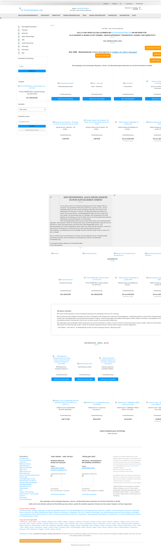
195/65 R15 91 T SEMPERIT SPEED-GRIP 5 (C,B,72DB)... (128, 408)
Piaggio (41, 529)
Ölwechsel (57, 512)
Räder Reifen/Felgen (71, 15)
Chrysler (93, 521)
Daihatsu (116, 521)
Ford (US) (22, 523)
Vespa (53, 529)
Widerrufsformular (24, 473)
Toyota (56, 527)
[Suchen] (120, 4)
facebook (114, 3)
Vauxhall (62, 527)
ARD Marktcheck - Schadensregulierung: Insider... (61, 367)
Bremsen (64, 510)
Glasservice (101, 510)
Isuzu (56, 523)
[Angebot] (45, 82)
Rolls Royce (128, 525)
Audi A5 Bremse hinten (84, 367)
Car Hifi (69, 510)
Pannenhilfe (68, 180)
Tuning (21, 514)
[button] (47, 85)
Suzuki (51, 527)
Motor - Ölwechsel (96, 86)
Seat (22, 527)
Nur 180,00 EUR (32, 98)
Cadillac (65, 521)
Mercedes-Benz (36, 525)
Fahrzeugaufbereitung (90, 510)
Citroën (99, 521)
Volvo (68, 527)
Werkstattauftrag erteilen (65, 86)
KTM (28, 529)
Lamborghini (88, 523)
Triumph (47, 529)
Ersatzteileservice (113, 514)
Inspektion (108, 510)
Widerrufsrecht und (25, 471)
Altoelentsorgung (24, 465)
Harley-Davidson (124, 527)
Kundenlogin (128, 3)
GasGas (110, 527)
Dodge (122, 521)
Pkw (79, 512)
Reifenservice (65, 512)
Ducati (105, 527)
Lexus (109, 523)
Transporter (87, 512)
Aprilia (84, 527)
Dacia (104, 521)
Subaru (45, 527)
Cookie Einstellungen (25, 499)
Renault (120, 525)
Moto (32, 529)
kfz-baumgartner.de (121, 33)
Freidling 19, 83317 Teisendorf (124, 52)
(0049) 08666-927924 (88, 468)
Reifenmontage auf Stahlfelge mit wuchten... (128, 128)
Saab (139, 525)
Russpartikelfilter (56, 510)
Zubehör (35, 516)
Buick (55, 521)
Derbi (99, 527)
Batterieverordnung (25, 464)
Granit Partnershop (97, 15)
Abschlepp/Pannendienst (28, 15)
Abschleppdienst (68, 184)
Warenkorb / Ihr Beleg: (26, 533)
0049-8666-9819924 (83, 8)
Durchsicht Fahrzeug (65, 283)
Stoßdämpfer (73, 512)
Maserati (125, 523)
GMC (28, 523)
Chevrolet (86, 521)
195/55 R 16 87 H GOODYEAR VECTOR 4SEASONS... (65, 408)
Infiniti (52, 523)
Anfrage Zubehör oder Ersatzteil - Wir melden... (97, 128)
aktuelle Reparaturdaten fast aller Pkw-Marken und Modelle (121, 512)
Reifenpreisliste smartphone (27, 480)
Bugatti (50, 521)
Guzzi (36, 529)
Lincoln (114, 523)
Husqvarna (133, 527)
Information (124, 15)
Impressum (22, 462)
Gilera (116, 527)
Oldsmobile (85, 525)
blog (134, 15)
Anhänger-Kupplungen (38, 510)
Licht (32, 512)
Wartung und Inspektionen (79, 514)
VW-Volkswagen (76, 527)
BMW (60, 521)
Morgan (66, 525)
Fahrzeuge (112, 15)
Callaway (72, 521)
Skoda (27, 527)
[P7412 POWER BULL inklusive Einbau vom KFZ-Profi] (32, 87)
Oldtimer (50, 512)
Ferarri (128, 521)
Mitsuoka (60, 525)
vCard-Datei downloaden (58, 494)
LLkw (101, 512)
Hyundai (46, 523)
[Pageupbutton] (156, 549)
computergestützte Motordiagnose (97, 514)
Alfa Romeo (24, 521)
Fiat (132, 521)
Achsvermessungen (25, 510)
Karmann (72, 523)
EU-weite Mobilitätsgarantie (127, 514)
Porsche (109, 525)
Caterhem (79, 521)
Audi (39, 521)
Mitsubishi (53, 525)
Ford (136, 521)
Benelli (89, 527)
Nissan (78, 525)
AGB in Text (22, 469)
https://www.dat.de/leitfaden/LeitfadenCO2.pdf (123, 471)
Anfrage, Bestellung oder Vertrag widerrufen (40, 541)
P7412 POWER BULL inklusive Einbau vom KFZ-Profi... (97, 283)
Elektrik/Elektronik (78, 510)
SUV (82, 512)
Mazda (21, 525)
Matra (131, 523)
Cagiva (94, 527)
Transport (45, 15)
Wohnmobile (95, 512)
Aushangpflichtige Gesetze (27, 479)
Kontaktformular (24, 458)
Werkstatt (56, 15)
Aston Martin (33, 521)
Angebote (105, 3)
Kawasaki (22, 529)
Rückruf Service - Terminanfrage (29, 494)
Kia (77, 523)
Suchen (32, 126)
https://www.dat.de (134, 465)
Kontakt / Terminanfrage (26, 492)
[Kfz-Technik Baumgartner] (31, 9)
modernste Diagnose (118, 510)
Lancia (95, 523)
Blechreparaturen (42, 514)
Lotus (119, 523)
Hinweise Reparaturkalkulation (28, 482)
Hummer (39, 523)
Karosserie (128, 510)
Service (154, 180)
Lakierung (27, 512)
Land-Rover (102, 523)
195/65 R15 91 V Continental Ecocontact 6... (96, 408)
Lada (81, 523)
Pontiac (103, 525)
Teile (84, 15)
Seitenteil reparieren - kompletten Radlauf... (108, 367)
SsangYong (38, 527)
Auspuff (48, 510)
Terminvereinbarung (25, 460)
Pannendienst (128, 86)
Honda (33, 523)
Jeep (66, 523)
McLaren (28, 525)
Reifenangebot (23, 488)
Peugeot (96, 525)
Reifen (111, 184)
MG (43, 525)
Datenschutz (23, 497)
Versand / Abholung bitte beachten (29, 475)
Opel (91, 525)
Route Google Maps (102, 55)
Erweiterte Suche (31, 130)
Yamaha (58, 529)
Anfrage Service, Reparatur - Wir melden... (65, 128)
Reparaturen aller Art (30, 514)
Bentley (44, 521)
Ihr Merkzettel (139, 3)
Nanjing (72, 525)
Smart (32, 527)
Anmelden (31, 71)
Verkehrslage (23, 477)
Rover (135, 525)
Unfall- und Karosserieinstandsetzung (59, 514)
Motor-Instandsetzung (41, 512)
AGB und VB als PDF (25, 467)
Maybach (137, 523)
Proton (115, 525)
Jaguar (61, 523)
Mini (47, 525)
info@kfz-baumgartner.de (59, 470)
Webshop (74, 545)
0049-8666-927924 (25, 486)
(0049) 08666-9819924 (57, 468)
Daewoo (110, 521)
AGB (20, 490)
